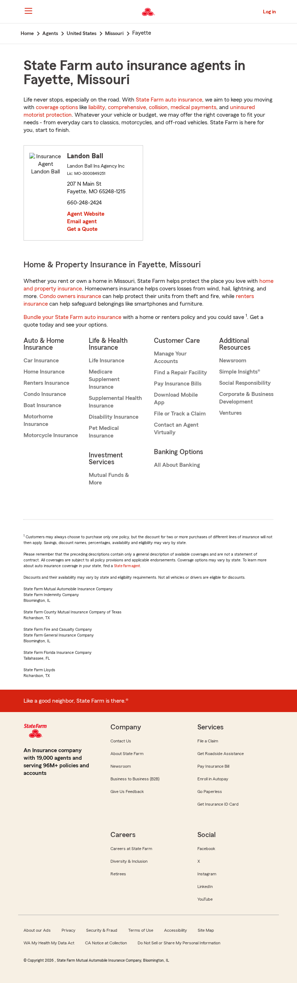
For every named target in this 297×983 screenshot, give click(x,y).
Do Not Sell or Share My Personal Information (179, 943)
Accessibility (175, 930)
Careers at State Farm (131, 848)
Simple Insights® (239, 372)
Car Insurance (41, 360)
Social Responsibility (245, 383)
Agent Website (85, 214)
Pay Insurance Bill (213, 766)
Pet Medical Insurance (104, 432)
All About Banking (177, 465)
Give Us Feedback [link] (127, 791)
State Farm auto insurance (169, 100)
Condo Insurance (45, 394)
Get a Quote (82, 229)
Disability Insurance (113, 417)
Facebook (206, 848)
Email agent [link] (82, 221)
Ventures (230, 413)
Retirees (118, 874)
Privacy (68, 930)
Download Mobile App (176, 398)
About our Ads (37, 930)
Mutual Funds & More (109, 479)
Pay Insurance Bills (177, 384)
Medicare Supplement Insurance (104, 379)
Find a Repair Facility (180, 372)
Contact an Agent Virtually (176, 428)
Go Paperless (209, 791)
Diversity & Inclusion (128, 861)
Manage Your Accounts (170, 357)
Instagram (206, 874)
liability (96, 107)
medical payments (193, 107)
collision (158, 107)
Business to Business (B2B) (134, 779)
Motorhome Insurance (38, 420)
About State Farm (126, 753)
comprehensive (127, 107)
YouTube (205, 899)
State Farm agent (127, 566)
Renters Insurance (46, 383)
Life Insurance (106, 360)
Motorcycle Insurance (51, 435)
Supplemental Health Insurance (115, 402)
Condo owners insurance (70, 296)
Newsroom (232, 360)
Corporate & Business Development (246, 398)
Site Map (206, 930)
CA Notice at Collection (106, 943)
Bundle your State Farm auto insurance (72, 317)
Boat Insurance (42, 405)
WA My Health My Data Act (49, 943)
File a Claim (207, 741)
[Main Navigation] (28, 11)
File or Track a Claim (180, 414)
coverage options (57, 107)
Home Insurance (44, 372)
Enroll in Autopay (212, 779)
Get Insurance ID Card (218, 804)
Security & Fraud (101, 930)
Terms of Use (140, 930)
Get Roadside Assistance (220, 753)
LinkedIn (205, 886)
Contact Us (120, 741)
